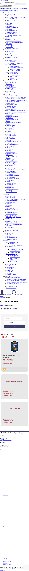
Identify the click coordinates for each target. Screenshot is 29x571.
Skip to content (4, 0)
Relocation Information (12, 18)
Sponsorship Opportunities (13, 175)
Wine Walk (9, 44)
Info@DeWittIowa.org (6, 440)
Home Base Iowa (10, 20)
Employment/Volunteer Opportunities (15, 17)
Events (8, 54)
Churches (8, 24)
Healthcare (9, 23)
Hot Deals (9, 84)
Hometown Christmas (12, 48)
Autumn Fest (9, 47)
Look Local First (10, 14)
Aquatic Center (10, 103)
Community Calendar (11, 32)
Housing (8, 21)
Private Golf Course (11, 104)
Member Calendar (11, 92)
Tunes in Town (10, 45)
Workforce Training (15, 69)
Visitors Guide (10, 51)
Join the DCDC (10, 90)
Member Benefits (10, 134)
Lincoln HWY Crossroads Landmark (15, 98)
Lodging (8, 53)
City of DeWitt (10, 26)
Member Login (10, 91)
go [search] (15, 326)
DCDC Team (9, 88)
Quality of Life (13, 79)
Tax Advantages (14, 73)
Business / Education (15, 70)
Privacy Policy (10, 127)
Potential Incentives (15, 75)
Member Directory (11, 33)
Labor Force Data (14, 66)
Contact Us (9, 36)
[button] (2, 334)
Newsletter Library (11, 125)
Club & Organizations (12, 27)
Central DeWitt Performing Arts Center (16, 97)
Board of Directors (11, 87)
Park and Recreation (11, 30)
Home (8, 124)
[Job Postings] (4, 370)
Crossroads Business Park (16, 63)
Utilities (12, 78)
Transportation (13, 76)
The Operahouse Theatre (12, 101)
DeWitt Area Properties (12, 60)
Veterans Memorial (11, 106)
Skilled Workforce (11, 64)
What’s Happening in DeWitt (13, 35)
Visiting (8, 147)
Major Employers (10, 171)
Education (9, 29)
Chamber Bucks (10, 16)
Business (5, 58)
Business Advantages (11, 72)
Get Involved (9, 165)
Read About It (10, 85)
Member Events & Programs (13, 41)
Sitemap (8, 131)
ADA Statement (10, 107)
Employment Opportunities (16, 67)
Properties (12, 61)
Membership (9, 155)
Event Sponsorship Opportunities (14, 42)
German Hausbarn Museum (13, 95)
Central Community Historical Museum (16, 100)
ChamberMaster (10, 138)
